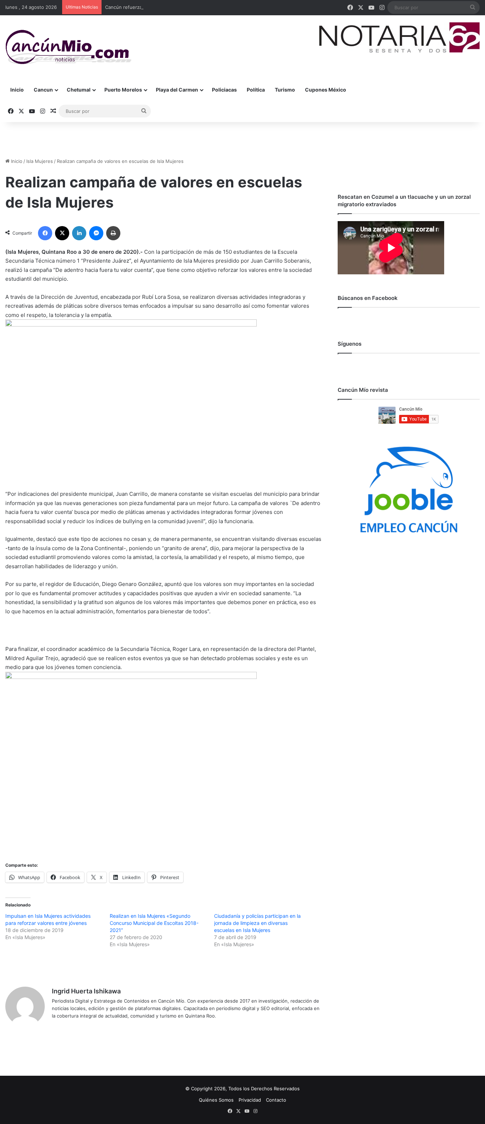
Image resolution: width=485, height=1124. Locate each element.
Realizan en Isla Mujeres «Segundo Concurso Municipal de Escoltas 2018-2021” (154, 923)
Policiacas (224, 90)
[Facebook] (45, 233)
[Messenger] (96, 233)
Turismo (285, 90)
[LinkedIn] (79, 233)
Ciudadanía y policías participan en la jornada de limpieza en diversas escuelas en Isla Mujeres (257, 923)
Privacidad (250, 1100)
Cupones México (325, 90)
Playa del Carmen (177, 90)
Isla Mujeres (39, 161)
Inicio (17, 90)
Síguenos (349, 343)
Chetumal (79, 90)
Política (256, 90)
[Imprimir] (113, 233)
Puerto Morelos (123, 90)
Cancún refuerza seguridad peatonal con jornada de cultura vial (175, 7)
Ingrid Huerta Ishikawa (86, 991)
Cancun (43, 90)
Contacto (276, 1100)
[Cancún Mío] (68, 47)
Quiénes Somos (216, 1100)
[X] (62, 233)
